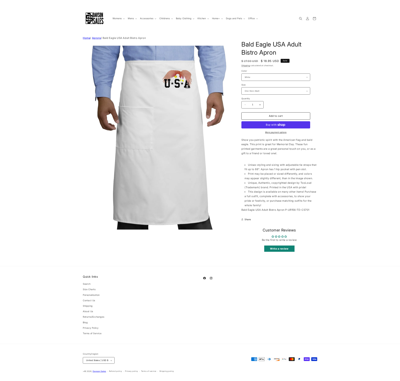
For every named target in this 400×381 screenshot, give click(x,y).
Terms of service (148, 371)
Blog (85, 322)
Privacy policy (131, 371)
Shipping (245, 65)
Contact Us (89, 300)
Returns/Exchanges (93, 316)
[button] (118, 18)
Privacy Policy (90, 328)
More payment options (276, 132)
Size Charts (89, 289)
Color (244, 71)
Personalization (91, 295)
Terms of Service (92, 333)
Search (87, 284)
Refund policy (115, 371)
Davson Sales (99, 371)
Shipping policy (166, 371)
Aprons (96, 37)
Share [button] (248, 219)
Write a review (279, 248)
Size (243, 85)
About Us (88, 311)
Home (86, 37)
